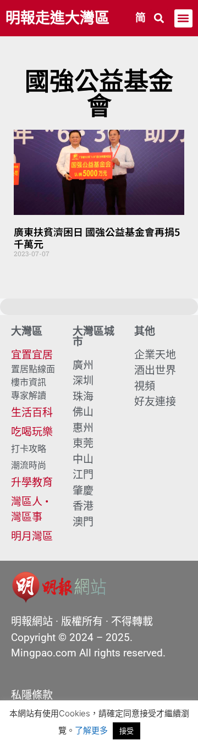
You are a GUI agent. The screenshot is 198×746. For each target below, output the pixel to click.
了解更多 (91, 730)
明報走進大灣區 (57, 18)
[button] (159, 18)
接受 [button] (126, 730)
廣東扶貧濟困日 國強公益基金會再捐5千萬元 (97, 237)
